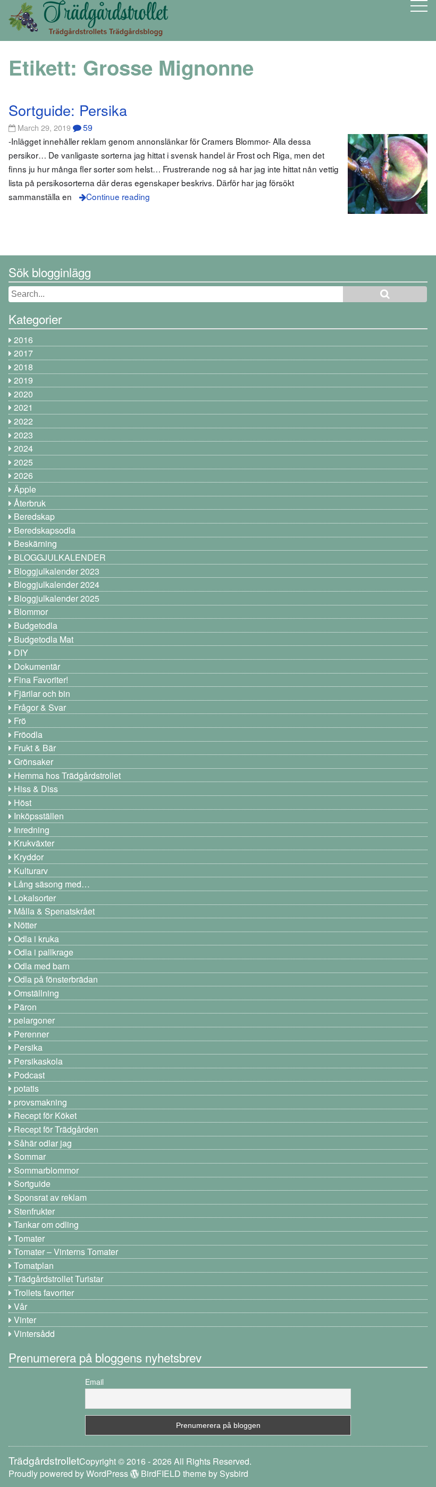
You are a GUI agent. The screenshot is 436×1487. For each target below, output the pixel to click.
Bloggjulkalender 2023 (56, 571)
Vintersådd (34, 1333)
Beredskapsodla (45, 530)
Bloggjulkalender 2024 (56, 584)
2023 (23, 435)
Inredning (31, 830)
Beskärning (35, 543)
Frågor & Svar (40, 707)
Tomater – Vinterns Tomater (66, 1251)
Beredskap (34, 516)
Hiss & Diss (36, 789)
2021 (23, 407)
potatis (26, 1088)
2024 (23, 448)
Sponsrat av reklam (50, 1197)
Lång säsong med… (52, 884)
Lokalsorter (35, 898)
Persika (28, 1047)
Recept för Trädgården (56, 1129)
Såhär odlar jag (43, 1143)
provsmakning (40, 1102)
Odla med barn (42, 966)
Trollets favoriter (44, 1292)
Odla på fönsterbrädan (56, 979)
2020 (23, 394)
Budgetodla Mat (43, 639)
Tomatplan (34, 1265)
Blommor (31, 611)
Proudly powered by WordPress (68, 1473)
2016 (23, 340)
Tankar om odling (46, 1224)
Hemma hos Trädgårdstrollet (67, 775)
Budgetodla (35, 625)
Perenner (31, 1034)
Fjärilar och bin (42, 693)
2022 (23, 421)
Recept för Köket (45, 1115)
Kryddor (29, 857)
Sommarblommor (46, 1170)
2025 (23, 462)
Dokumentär (37, 666)
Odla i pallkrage (43, 952)
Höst (22, 802)
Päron (25, 1007)
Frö (20, 721)
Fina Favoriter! (41, 680)
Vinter (25, 1320)
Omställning (36, 993)
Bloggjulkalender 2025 (56, 598)
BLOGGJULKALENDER (60, 557)
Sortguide (32, 1183)
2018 (23, 367)
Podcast (29, 1075)
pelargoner (34, 1020)
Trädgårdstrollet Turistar (58, 1279)
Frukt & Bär (35, 748)
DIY (21, 652)
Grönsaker (33, 761)
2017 (23, 353)
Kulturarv (31, 871)
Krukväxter (34, 843)
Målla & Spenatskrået (54, 911)
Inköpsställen (39, 816)
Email (94, 1381)
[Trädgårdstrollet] (88, 32)
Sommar (30, 1156)
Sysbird (234, 1473)
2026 (23, 475)
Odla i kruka (36, 939)
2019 (23, 380)
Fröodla (28, 734)
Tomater (29, 1238)
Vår (20, 1306)
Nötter (25, 925)
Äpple (25, 489)
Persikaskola (38, 1061)
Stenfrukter (34, 1211)
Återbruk (30, 503)
